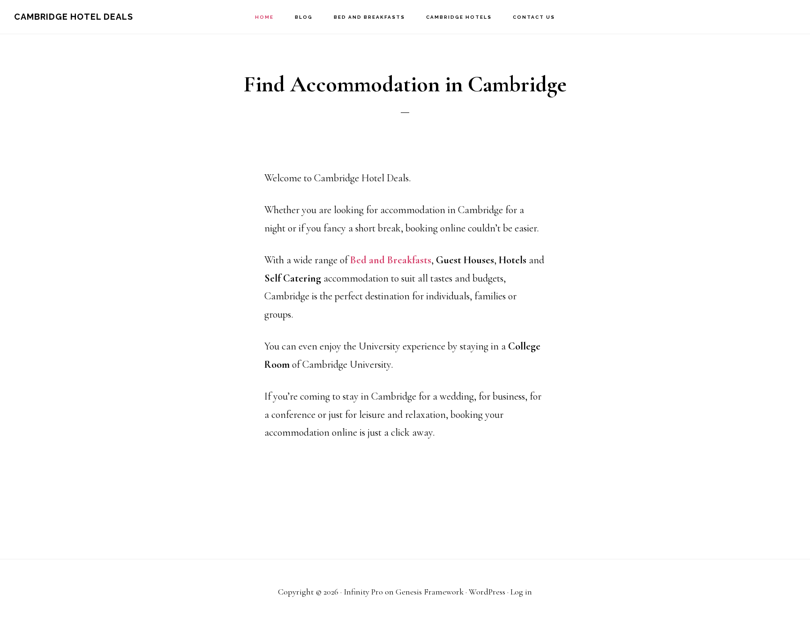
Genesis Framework (430, 592)
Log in (521, 592)
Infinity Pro (363, 592)
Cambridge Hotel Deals (73, 17)
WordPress (487, 592)
